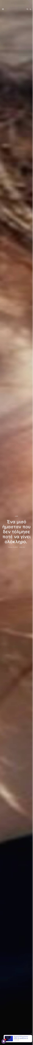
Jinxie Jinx (22, 547)
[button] (30, 9)
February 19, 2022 (13, 547)
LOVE (16, 516)
